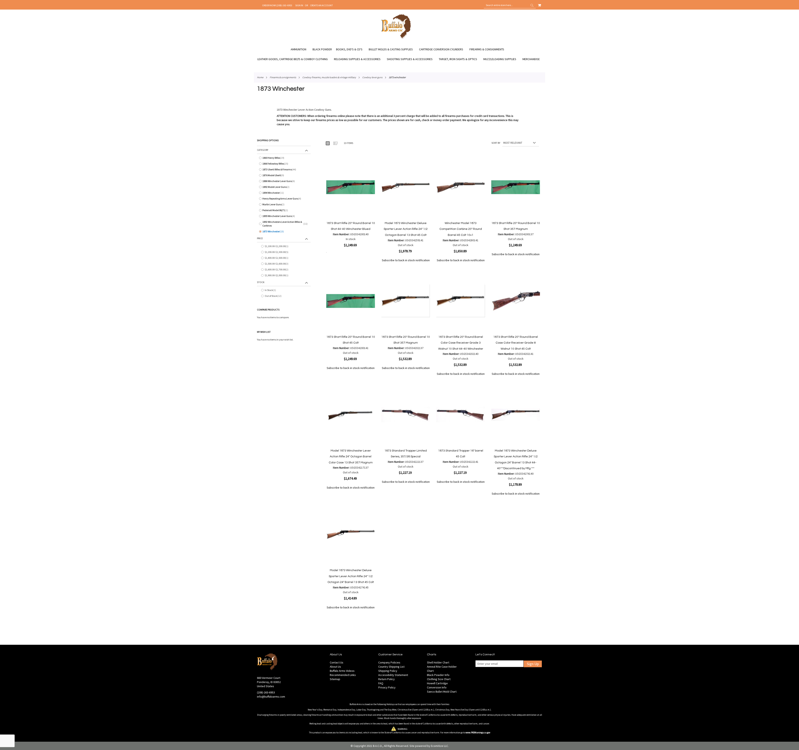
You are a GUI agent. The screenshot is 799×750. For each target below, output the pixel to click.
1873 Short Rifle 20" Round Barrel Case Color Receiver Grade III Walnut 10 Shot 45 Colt (515, 342)
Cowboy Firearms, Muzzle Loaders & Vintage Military (329, 77)
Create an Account (321, 5)
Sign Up (533, 663)
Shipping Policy (387, 671)
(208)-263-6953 (266, 692)
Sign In (299, 5)
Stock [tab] (260, 282)
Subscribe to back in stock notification (406, 260)
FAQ (380, 683)
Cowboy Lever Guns (372, 77)
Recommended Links (343, 675)
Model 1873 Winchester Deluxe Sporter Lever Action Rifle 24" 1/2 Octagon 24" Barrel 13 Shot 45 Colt (351, 576)
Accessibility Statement (393, 675)
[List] (335, 143)
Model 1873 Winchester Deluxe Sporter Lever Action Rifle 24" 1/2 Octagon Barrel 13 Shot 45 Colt (406, 229)
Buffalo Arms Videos (342, 671)
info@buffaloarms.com (271, 696)
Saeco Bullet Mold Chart (442, 691)
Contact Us (336, 662)
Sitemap (335, 679)
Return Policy (386, 679)
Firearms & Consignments (283, 77)
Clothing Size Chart (438, 679)
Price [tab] (260, 238)
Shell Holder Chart (438, 662)
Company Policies (389, 662)
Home (260, 77)
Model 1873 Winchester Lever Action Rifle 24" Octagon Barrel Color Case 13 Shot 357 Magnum (351, 456)
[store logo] (396, 38)
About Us (335, 666)
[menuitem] (300, 49)
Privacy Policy (387, 687)
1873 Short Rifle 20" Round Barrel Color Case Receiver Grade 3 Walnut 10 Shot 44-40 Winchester (460, 342)
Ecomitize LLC (439, 746)
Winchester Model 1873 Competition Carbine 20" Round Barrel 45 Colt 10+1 (460, 229)
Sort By (495, 142)
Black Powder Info (438, 675)
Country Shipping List (391, 666)
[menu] (399, 54)
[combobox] (510, 5)
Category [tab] (262, 149)
